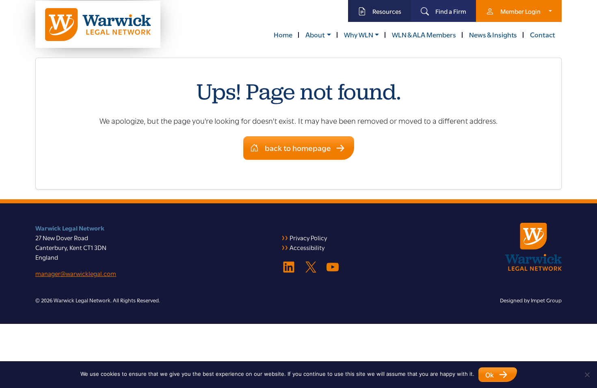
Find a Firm (450, 10)
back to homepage (298, 147)
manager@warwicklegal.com (75, 273)
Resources (386, 10)
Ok (489, 375)
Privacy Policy (308, 237)
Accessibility (307, 247)
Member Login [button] (520, 10)
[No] (587, 375)
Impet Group (546, 300)
